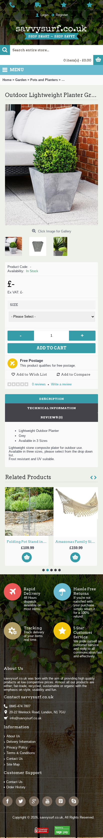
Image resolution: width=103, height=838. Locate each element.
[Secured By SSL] (41, 828)
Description (51, 399)
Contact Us (14, 759)
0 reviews (39, 384)
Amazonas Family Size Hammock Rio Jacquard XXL (76, 542)
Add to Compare (75, 374)
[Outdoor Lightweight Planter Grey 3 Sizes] (15, 244)
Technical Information (51, 408)
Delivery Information (21, 742)
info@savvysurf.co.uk (26, 718)
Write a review (61, 384)
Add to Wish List (31, 374)
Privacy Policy (17, 747)
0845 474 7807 (19, 706)
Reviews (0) (51, 417)
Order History (16, 787)
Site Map (13, 764)
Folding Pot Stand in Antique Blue (27, 542)
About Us (13, 736)
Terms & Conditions (20, 753)
